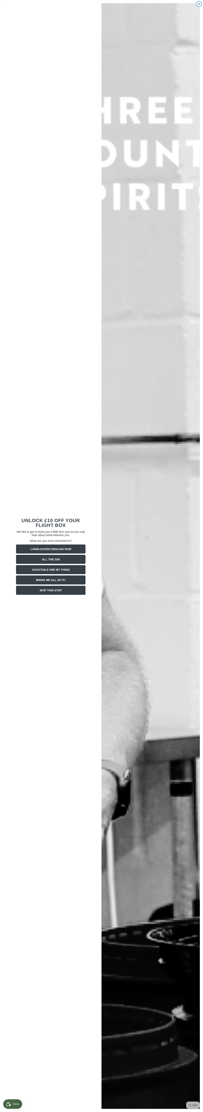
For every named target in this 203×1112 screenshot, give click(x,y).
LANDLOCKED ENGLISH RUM (50, 549)
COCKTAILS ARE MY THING (51, 569)
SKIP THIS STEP (51, 590)
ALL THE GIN (51, 559)
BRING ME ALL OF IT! (50, 580)
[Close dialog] (199, 4)
